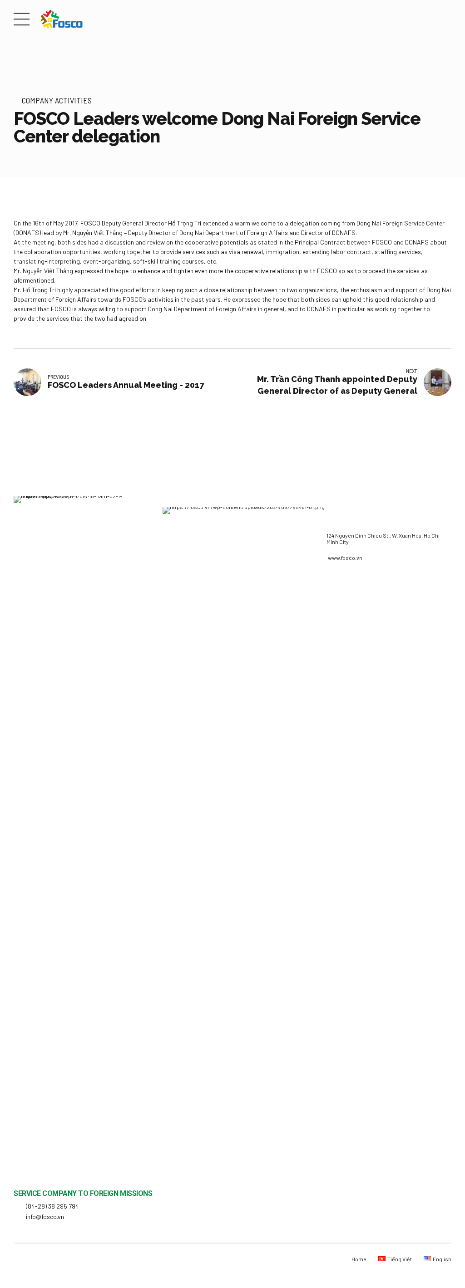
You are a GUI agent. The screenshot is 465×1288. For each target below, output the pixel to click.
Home (358, 1259)
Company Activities (57, 100)
